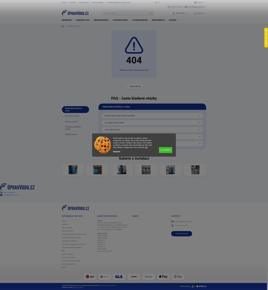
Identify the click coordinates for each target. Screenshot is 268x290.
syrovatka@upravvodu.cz (10, 195)
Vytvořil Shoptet (185, 286)
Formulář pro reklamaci (69, 241)
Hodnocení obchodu (68, 257)
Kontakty (73, 2)
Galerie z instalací (67, 254)
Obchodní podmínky (68, 264)
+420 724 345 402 (9, 192)
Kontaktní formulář (181, 233)
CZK (199, 3)
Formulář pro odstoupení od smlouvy (74, 244)
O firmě (64, 2)
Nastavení (116, 151)
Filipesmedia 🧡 (78, 287)
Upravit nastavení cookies (108, 285)
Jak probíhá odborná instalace (72, 247)
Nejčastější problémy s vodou (71, 237)
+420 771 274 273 (181, 225)
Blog (63, 251)
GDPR (64, 267)
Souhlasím (167, 150)
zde (146, 147)
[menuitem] (68, 20)
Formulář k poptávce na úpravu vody (118, 2)
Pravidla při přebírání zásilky (71, 261)
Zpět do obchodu (135, 86)
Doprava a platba (97, 2)
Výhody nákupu (84, 2)
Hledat (151, 13)
